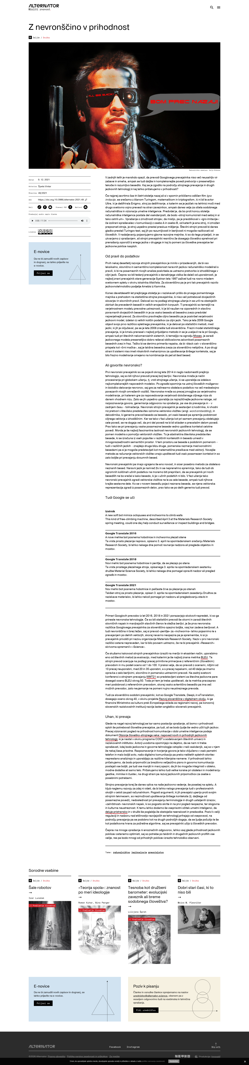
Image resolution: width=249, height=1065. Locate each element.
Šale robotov (40, 887)
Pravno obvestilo (56, 1056)
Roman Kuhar (85, 902)
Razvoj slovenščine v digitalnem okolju (182, 699)
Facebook (115, 1047)
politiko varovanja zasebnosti (153, 1061)
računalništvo (121, 852)
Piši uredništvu (146, 1010)
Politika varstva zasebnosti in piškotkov (87, 1056)
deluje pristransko (116, 812)
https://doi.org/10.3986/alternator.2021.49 (61, 199)
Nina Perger (102, 902)
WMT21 (151, 677)
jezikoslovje (139, 852)
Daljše (36, 37)
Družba (46, 37)
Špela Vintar (44, 186)
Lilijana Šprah (137, 911)
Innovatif (215, 1056)
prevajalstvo (156, 852)
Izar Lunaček (36, 898)
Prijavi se (43, 273)
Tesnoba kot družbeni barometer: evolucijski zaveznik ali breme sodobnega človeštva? (148, 894)
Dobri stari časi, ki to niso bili (196, 890)
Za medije (114, 1056)
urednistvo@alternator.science (150, 995)
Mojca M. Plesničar (189, 902)
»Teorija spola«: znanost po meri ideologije (99, 890)
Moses (197, 336)
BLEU (204, 657)
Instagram (133, 1047)
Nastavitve (174, 1061)
